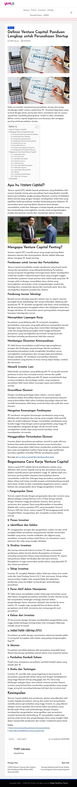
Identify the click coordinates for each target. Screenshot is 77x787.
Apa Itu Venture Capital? (18, 129)
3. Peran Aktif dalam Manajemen (22, 165)
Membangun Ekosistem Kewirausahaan (24, 141)
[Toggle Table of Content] (36, 126)
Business (11, 27)
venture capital (21, 739)
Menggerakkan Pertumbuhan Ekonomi (24, 149)
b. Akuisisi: (16, 172)
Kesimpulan (13, 178)
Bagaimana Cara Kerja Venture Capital (23, 152)
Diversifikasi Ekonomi (19, 145)
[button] (19, 753)
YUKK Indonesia (22, 749)
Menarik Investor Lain (19, 143)
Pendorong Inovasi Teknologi (21, 136)
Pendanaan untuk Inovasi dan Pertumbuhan (25, 134)
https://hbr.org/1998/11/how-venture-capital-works (26, 731)
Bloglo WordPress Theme (59, 783)
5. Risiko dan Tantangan (20, 176)
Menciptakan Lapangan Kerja (22, 139)
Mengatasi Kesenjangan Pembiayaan (24, 147)
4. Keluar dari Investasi (19, 167)
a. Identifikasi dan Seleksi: (20, 158)
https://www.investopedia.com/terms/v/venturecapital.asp (29, 728)
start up (11, 739)
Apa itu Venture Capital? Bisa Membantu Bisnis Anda (35, 457)
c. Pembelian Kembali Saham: (22, 174)
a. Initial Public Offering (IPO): (22, 169)
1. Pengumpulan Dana (19, 154)
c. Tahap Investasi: (18, 163)
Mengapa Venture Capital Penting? (22, 132)
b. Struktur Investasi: (19, 161)
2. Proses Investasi (18, 156)
